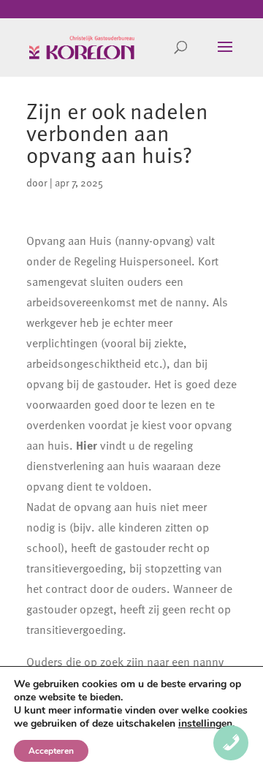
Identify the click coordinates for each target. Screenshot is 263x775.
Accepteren (51, 751)
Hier (86, 445)
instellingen (205, 723)
